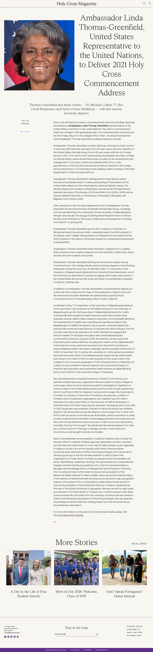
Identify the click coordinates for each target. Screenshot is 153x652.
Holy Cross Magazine (76, 4)
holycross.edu (133, 635)
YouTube (18, 637)
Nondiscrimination (102, 650)
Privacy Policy (75, 650)
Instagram (8, 637)
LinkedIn (11, 637)
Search (150, 3)
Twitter (15, 637)
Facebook (5, 637)
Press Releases (25, 131)
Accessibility (87, 650)
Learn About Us (133, 629)
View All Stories (139, 543)
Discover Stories (135, 626)
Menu (144, 3)
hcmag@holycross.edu (12, 632)
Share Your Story (134, 632)
